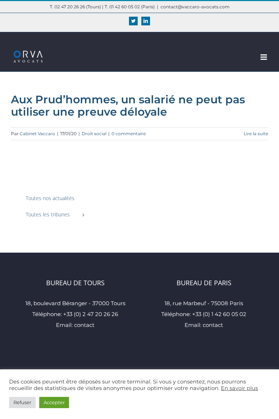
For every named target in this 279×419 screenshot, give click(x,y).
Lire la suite (256, 133)
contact (84, 324)
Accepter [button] (54, 402)
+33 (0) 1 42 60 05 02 (219, 314)
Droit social (94, 133)
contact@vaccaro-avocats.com (195, 6)
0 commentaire (129, 133)
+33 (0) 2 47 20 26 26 (90, 314)
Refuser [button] (22, 402)
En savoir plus (239, 388)
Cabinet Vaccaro (37, 133)
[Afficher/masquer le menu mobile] (264, 57)
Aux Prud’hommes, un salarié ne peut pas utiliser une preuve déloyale (128, 106)
